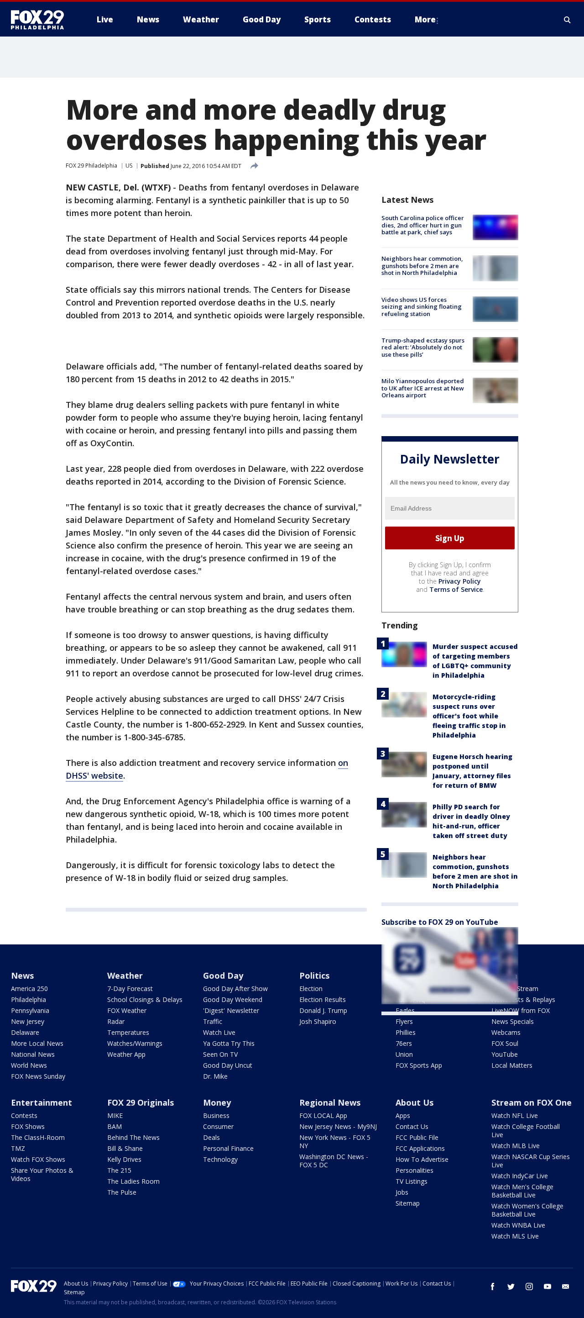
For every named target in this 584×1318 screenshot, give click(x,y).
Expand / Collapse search (567, 19)
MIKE (115, 1115)
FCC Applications (420, 1148)
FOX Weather (126, 1010)
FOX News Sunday (38, 1076)
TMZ (18, 1148)
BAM (114, 1126)
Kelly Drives (124, 1159)
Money (217, 1102)
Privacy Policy (459, 581)
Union (404, 1054)
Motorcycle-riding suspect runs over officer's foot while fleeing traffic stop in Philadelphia (469, 715)
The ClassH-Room (38, 1137)
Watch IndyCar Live (519, 1175)
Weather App (126, 1054)
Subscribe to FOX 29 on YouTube (439, 922)
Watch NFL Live (514, 1115)
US (128, 165)
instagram (529, 1286)
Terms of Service (456, 589)
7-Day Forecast (130, 988)
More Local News (37, 1043)
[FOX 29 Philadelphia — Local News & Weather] (41, 20)
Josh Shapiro (317, 1021)
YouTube (504, 1054)
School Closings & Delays (144, 999)
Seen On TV (220, 1054)
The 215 (119, 1170)
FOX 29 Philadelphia (91, 165)
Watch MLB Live (515, 1145)
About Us (414, 1102)
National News (33, 1054)
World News (29, 1065)
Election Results (322, 999)
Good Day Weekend (232, 999)
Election (311, 988)
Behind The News (133, 1137)
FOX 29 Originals (140, 1102)
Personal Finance (228, 1148)
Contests (24, 1115)
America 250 (29, 988)
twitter (511, 1286)
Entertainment (41, 1102)
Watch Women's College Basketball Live (527, 1210)
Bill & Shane (125, 1148)
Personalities (414, 1170)
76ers (404, 1043)
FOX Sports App (419, 1065)
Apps (403, 1115)
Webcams (506, 1032)
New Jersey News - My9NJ (338, 1126)
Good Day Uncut (227, 1065)
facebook (492, 1286)
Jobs (402, 1192)
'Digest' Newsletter (231, 1010)
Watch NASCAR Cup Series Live (530, 1160)
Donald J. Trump (323, 1010)
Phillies (406, 1032)
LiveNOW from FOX (520, 1010)
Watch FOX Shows (38, 1159)
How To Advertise (422, 1159)
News (22, 975)
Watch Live (219, 1032)
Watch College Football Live (525, 1130)
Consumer (218, 1126)
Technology (220, 1159)
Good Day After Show (235, 988)
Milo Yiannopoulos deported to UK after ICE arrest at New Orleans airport (422, 388)
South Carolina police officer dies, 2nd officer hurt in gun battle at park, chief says (422, 225)
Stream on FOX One (531, 1102)
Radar (116, 1021)
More (425, 19)
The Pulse (121, 1192)
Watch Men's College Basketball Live (522, 1190)
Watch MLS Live (515, 1236)
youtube (547, 1286)
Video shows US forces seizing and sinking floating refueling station (421, 306)
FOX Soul (504, 1043)
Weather (125, 975)
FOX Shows (28, 1126)
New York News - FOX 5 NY (334, 1141)
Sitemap (408, 1203)
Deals (211, 1137)
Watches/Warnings (134, 1043)
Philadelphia (28, 999)
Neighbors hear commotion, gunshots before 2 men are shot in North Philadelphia (422, 265)
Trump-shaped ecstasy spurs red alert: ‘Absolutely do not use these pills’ (422, 347)
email (565, 1286)
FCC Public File (417, 1137)
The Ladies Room (133, 1181)
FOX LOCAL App (323, 1115)
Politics (314, 975)
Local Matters (511, 1065)
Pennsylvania (30, 1010)
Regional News (329, 1102)
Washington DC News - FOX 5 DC (333, 1160)
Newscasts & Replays (523, 999)
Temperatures (128, 1032)
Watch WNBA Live (518, 1225)
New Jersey (27, 1021)
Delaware (25, 1032)
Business (216, 1115)
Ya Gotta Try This (229, 1043)
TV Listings (412, 1181)
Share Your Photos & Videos (42, 1174)
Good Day (223, 975)
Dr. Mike (215, 1076)
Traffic (212, 1021)
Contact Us (412, 1126)
